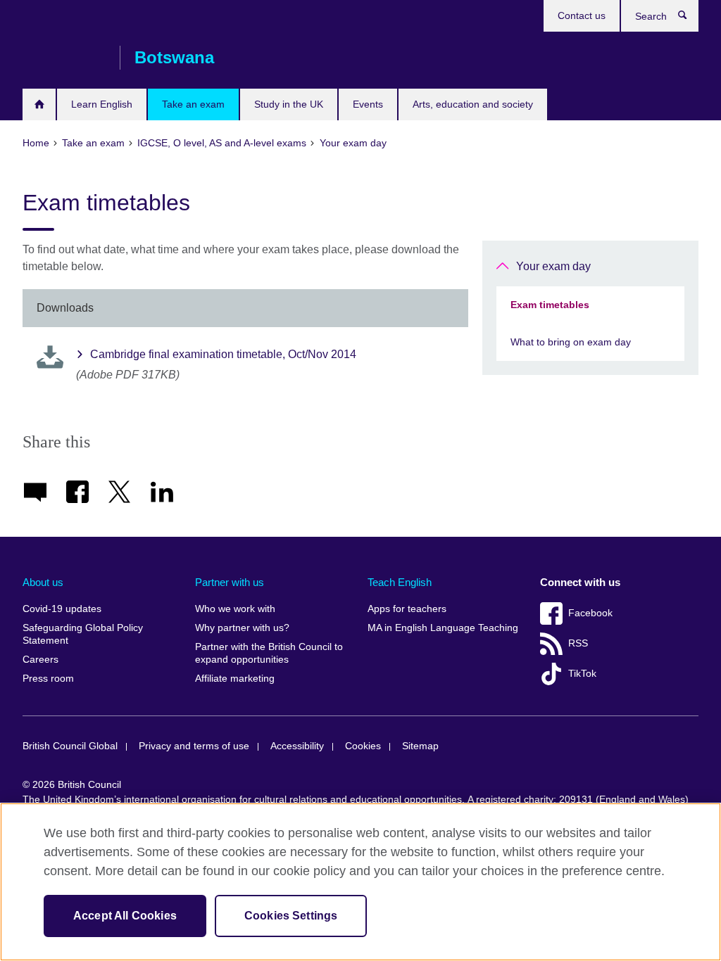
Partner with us (229, 582)
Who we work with (235, 609)
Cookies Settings (291, 916)
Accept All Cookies (125, 916)
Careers (40, 659)
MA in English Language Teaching (443, 628)
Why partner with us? (242, 628)
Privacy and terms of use (194, 746)
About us (43, 582)
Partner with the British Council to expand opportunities (269, 653)
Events (368, 104)
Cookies (363, 746)
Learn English (101, 104)
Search (689, 18)
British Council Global (70, 746)
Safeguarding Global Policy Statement (83, 634)
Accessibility (297, 746)
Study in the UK (288, 104)
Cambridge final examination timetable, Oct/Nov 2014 (223, 354)
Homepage (39, 104)
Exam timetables (549, 304)
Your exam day (553, 266)
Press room (48, 678)
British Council (64, 58)
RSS (578, 643)
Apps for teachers (407, 609)
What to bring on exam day (570, 342)
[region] (360, 882)
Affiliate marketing (235, 678)
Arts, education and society (473, 104)
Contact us (582, 15)
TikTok (582, 673)
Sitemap (420, 746)
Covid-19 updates (62, 609)
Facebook (590, 613)
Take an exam (193, 104)
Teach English (400, 582)
